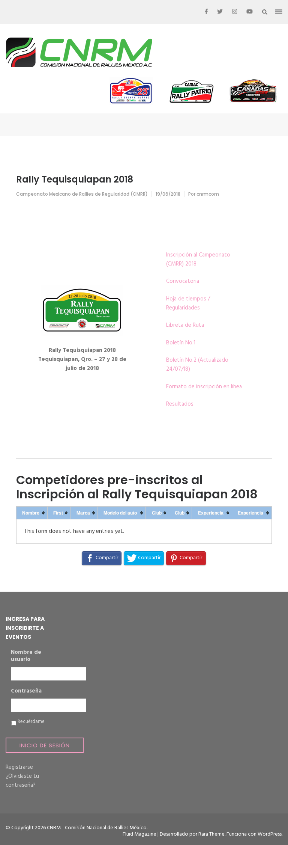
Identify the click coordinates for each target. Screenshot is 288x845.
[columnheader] (32, 513)
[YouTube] (249, 12)
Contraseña (26, 691)
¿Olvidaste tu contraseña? (22, 781)
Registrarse (19, 767)
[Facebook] (206, 12)
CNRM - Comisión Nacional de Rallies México (97, 828)
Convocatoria (182, 281)
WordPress (270, 834)
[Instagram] (234, 12)
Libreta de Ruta (185, 325)
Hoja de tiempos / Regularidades (188, 303)
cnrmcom (207, 194)
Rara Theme (211, 834)
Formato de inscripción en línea (204, 386)
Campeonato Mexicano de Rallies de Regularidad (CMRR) (82, 194)
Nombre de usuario (26, 656)
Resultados (180, 404)
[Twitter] (220, 12)
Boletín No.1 (180, 342)
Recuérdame (31, 722)
